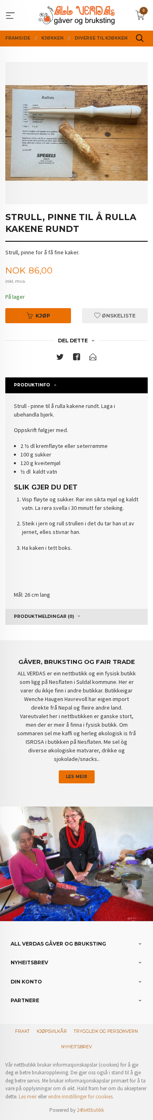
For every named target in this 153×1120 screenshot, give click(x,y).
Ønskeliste (117, 316)
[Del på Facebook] (76, 358)
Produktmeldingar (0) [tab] (44, 616)
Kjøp (42, 316)
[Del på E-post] (93, 358)
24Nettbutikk (90, 1110)
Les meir (76, 776)
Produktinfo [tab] (32, 385)
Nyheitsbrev (76, 1046)
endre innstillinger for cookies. (81, 1096)
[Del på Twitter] (60, 358)
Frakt (22, 1031)
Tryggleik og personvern (106, 1031)
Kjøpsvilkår (52, 1031)
